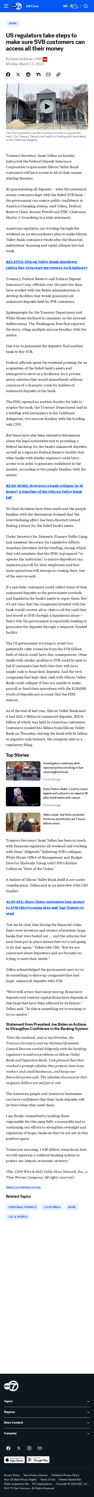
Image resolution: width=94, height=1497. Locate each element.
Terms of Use (47, 1479)
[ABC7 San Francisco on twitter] (18, 1448)
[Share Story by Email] (48, 74)
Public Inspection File (16, 1484)
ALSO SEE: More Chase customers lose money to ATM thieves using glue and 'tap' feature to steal (45, 907)
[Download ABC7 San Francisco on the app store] (14, 1459)
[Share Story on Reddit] (28, 74)
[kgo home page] (11, 1386)
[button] (6, 6)
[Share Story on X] (18, 74)
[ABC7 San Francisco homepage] (17, 6)
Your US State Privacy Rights (20, 1479)
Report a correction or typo (23, 1187)
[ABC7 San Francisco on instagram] (29, 1448)
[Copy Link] (58, 74)
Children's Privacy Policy (65, 1475)
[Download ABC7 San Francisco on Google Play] (38, 1459)
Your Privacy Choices (35, 1475)
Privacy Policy (12, 1475)
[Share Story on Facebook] (8, 74)
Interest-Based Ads (70, 1479)
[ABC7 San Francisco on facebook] (8, 1448)
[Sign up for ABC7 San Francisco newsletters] (39, 1448)
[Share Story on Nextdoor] (38, 74)
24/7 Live (32, 6)
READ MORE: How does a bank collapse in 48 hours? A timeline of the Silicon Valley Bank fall (44, 491)
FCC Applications (42, 1484)
